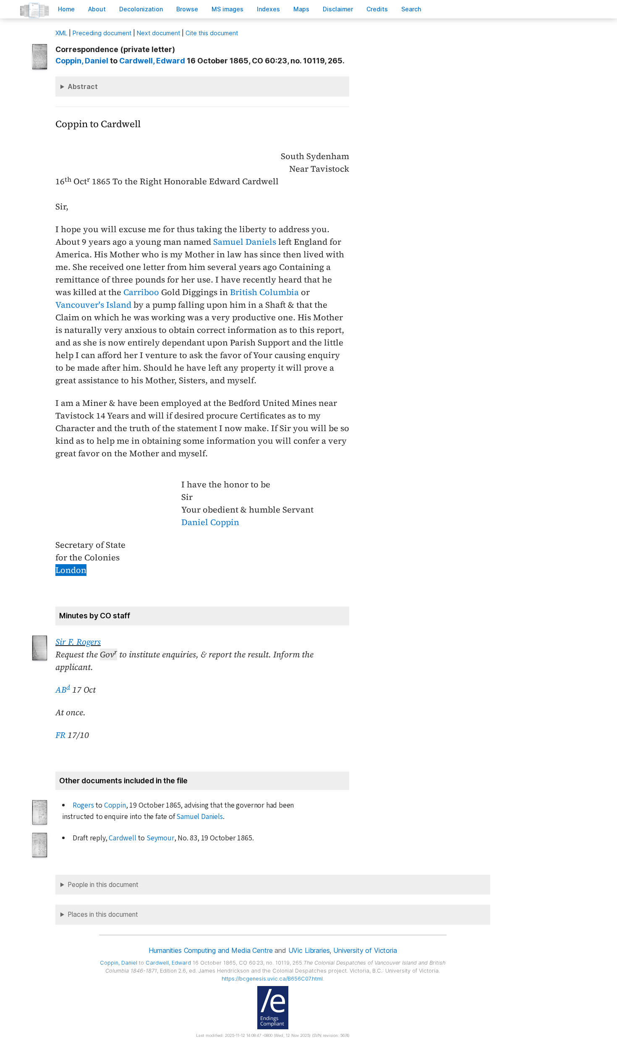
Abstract (83, 86)
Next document (158, 33)
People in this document (103, 885)
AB (62, 690)
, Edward (152, 60)
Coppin (115, 805)
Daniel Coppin (210, 522)
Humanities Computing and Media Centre (210, 950)
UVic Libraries (309, 950)
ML (61, 33)
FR (60, 735)
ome (66, 9)
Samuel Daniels (244, 242)
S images (227, 9)
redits (377, 9)
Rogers (83, 805)
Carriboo (141, 292)
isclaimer (338, 9)
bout (97, 9)
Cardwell (122, 838)
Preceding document (102, 33)
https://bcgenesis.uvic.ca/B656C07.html (272, 979)
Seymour (160, 838)
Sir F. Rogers (78, 642)
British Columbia (264, 292)
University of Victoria (365, 950)
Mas (301, 9)
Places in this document (103, 914)
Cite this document (212, 33)
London (70, 570)
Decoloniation (141, 9)
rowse (187, 9)
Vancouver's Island (93, 305)
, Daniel (81, 60)
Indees (268, 9)
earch (411, 9)
